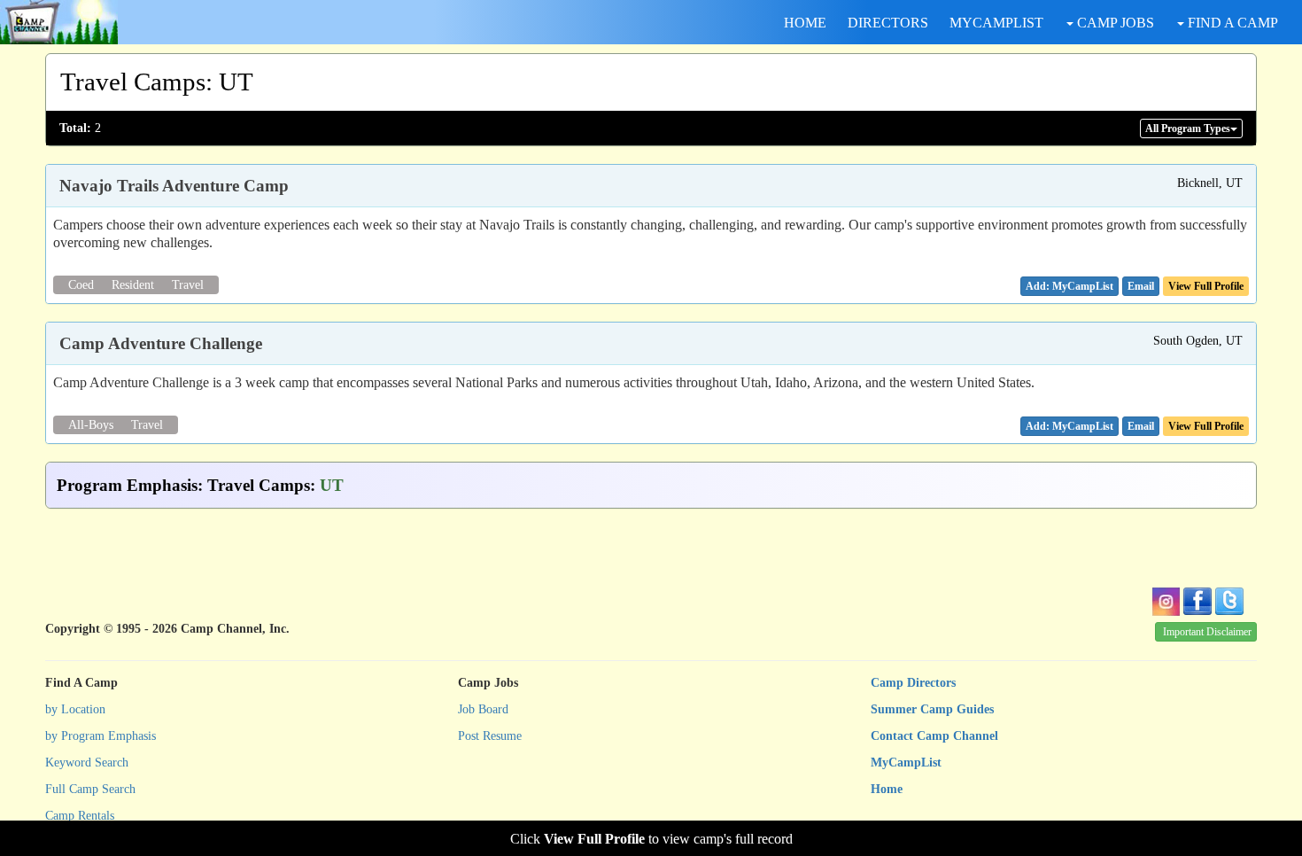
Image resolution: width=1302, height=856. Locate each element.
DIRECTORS (888, 22)
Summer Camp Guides (932, 709)
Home (887, 789)
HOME (805, 22)
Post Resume (490, 736)
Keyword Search (86, 762)
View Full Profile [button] (1206, 286)
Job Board (483, 709)
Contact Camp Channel (934, 736)
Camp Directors (913, 682)
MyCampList (906, 762)
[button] (1140, 286)
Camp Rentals (79, 815)
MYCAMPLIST (996, 22)
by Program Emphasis (100, 736)
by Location (75, 709)
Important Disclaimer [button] (1207, 632)
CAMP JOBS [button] (1113, 22)
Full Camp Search (90, 789)
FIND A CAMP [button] (1231, 22)
